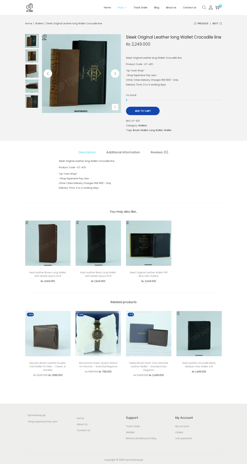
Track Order (133, 426)
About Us (82, 424)
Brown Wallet (140, 130)
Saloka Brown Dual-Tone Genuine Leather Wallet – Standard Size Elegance (148, 366)
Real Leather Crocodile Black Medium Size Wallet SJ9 (199, 364)
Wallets (39, 23)
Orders (179, 432)
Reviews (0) (159, 152)
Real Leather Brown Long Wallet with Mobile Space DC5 (48, 274)
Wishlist (130, 432)
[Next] (115, 73)
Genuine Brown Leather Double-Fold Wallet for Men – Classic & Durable (48, 366)
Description (87, 152)
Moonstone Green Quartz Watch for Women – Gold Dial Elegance (98, 364)
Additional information (123, 152)
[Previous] (48, 73)
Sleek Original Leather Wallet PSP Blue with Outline (149, 274)
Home (28, 23)
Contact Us (83, 430)
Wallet (167, 130)
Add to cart (143, 111)
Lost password (183, 438)
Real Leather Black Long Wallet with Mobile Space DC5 (98, 274)
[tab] (87, 152)
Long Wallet (156, 130)
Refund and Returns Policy (141, 438)
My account (182, 426)
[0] (217, 8)
